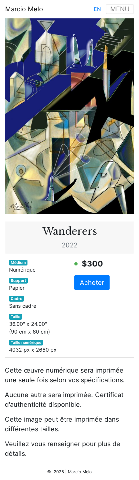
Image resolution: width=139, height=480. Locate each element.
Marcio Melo (24, 9)
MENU (120, 9)
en (97, 9)
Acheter (92, 282)
